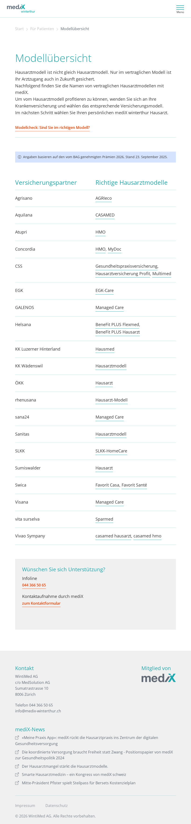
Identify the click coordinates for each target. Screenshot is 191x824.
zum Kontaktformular (41, 603)
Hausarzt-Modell (112, 400)
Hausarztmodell (111, 366)
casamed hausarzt (113, 536)
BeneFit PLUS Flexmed (117, 324)
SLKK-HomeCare (111, 451)
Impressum (25, 805)
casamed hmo (147, 536)
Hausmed (105, 349)
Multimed (161, 273)
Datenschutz (56, 805)
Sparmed (104, 519)
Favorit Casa (107, 485)
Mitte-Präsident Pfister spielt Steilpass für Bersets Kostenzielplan (79, 782)
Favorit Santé (134, 485)
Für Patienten (42, 29)
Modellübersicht (75, 29)
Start (19, 29)
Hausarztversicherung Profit (123, 273)
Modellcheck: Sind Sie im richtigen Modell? (52, 127)
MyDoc (114, 249)
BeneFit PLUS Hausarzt (118, 332)
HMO (101, 232)
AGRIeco (104, 198)
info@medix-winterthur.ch (38, 711)
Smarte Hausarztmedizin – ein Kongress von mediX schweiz (74, 774)
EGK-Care (105, 290)
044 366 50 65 (34, 585)
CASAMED (105, 215)
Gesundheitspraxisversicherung (126, 266)
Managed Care (110, 307)
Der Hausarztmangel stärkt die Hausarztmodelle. (65, 766)
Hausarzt (104, 383)
